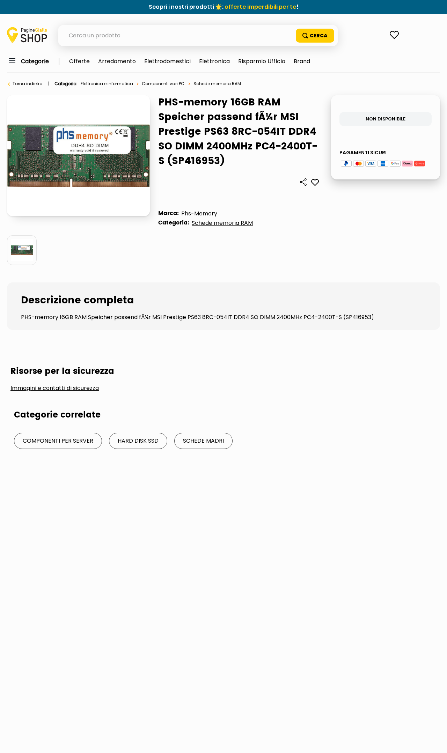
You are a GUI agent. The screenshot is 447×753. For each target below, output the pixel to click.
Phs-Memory (199, 213)
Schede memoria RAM (217, 84)
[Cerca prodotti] (315, 36)
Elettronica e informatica (107, 84)
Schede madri (203, 441)
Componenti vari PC (163, 84)
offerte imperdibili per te (260, 7)
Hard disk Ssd (138, 441)
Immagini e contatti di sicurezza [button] (54, 388)
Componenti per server (58, 441)
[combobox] (198, 35)
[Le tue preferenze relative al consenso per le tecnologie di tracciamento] (434, 740)
